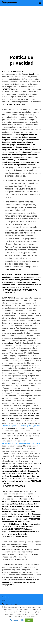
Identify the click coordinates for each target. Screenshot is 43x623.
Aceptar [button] (29, 620)
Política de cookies (9, 604)
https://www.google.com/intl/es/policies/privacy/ (21, 426)
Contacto (5, 597)
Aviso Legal (6, 600)
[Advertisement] (21, 31)
